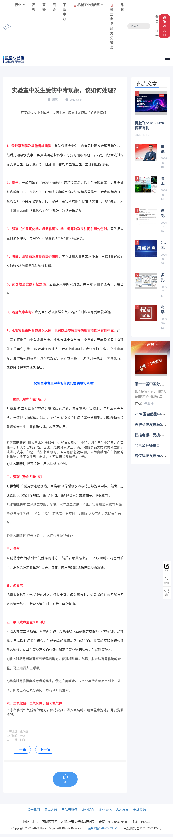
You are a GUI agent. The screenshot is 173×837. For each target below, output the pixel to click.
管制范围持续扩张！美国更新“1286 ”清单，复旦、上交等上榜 (164, 213)
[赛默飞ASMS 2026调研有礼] (151, 103)
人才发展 (122, 809)
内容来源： (13, 731)
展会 (54, 7)
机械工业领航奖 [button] (88, 5)
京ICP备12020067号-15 (103, 828)
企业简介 (88, 809)
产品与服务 (69, 809)
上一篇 (20, 749)
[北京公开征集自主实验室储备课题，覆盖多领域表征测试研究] (146, 313)
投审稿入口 (164, 26)
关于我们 (33, 809)
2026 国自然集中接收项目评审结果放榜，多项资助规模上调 (164, 245)
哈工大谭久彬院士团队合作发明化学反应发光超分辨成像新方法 (162, 181)
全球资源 (139, 809)
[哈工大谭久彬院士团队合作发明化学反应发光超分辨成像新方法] (146, 184)
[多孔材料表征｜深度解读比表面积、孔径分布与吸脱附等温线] (146, 281)
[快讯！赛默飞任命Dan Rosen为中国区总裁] (146, 152)
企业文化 (105, 809)
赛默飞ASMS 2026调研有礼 (149, 125)
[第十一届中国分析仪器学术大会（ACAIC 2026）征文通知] (151, 365)
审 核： (13, 739)
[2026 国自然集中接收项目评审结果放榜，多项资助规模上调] (146, 248)
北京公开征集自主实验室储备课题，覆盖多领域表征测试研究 (164, 309)
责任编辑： (13, 735)
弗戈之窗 (50, 809)
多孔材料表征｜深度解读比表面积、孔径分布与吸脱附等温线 (164, 277)
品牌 (122, 7)
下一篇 (45, 749)
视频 (33, 7)
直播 (44, 7)
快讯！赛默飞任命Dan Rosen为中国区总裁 (164, 149)
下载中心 (64, 12)
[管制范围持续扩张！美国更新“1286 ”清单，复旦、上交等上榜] (146, 216)
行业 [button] (18, 5)
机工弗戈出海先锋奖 (111, 28)
